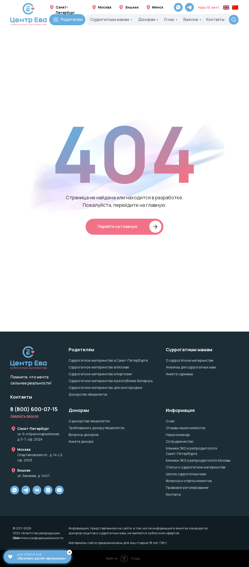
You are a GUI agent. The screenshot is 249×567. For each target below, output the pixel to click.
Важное (190, 19)
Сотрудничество (180, 441)
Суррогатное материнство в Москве (99, 367)
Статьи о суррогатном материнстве (196, 467)
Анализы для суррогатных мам (191, 367)
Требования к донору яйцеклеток (96, 427)
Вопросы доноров (83, 434)
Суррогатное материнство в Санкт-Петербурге (108, 360)
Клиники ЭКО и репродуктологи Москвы (198, 460)
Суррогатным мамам (109, 19)
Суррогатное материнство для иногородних (105, 387)
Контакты (215, 19)
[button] (24, 416)
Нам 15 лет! (208, 7)
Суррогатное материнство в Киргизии (100, 374)
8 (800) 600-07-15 (34, 409)
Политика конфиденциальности (38, 538)
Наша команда (178, 434)
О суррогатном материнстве (189, 360)
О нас (169, 19)
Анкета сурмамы (179, 374)
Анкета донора (81, 441)
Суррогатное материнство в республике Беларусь (111, 380)
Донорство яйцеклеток (88, 394)
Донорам (146, 19)
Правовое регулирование (187, 487)
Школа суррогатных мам (186, 474)
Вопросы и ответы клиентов (189, 480)
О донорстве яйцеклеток (89, 421)
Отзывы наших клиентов (185, 427)
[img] (48, 490)
